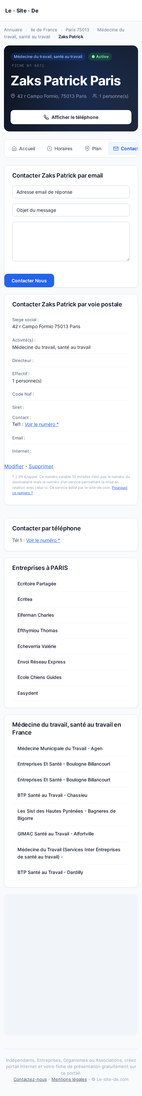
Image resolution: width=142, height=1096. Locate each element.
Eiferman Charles (36, 615)
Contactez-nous (30, 1079)
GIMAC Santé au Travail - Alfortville (56, 833)
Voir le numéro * (42, 424)
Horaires (63, 148)
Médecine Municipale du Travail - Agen (60, 748)
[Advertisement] (71, 965)
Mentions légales (69, 1079)
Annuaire (13, 29)
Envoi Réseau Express (42, 661)
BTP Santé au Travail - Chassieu (52, 795)
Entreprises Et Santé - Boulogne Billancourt (64, 764)
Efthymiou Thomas (38, 630)
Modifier (14, 466)
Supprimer (41, 466)
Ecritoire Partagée (37, 583)
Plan (96, 148)
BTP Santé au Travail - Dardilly (50, 872)
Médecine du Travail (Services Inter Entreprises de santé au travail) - (69, 853)
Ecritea (25, 599)
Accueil (27, 148)
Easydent (28, 693)
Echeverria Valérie (37, 646)
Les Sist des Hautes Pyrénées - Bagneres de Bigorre (67, 814)
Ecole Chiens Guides (40, 677)
